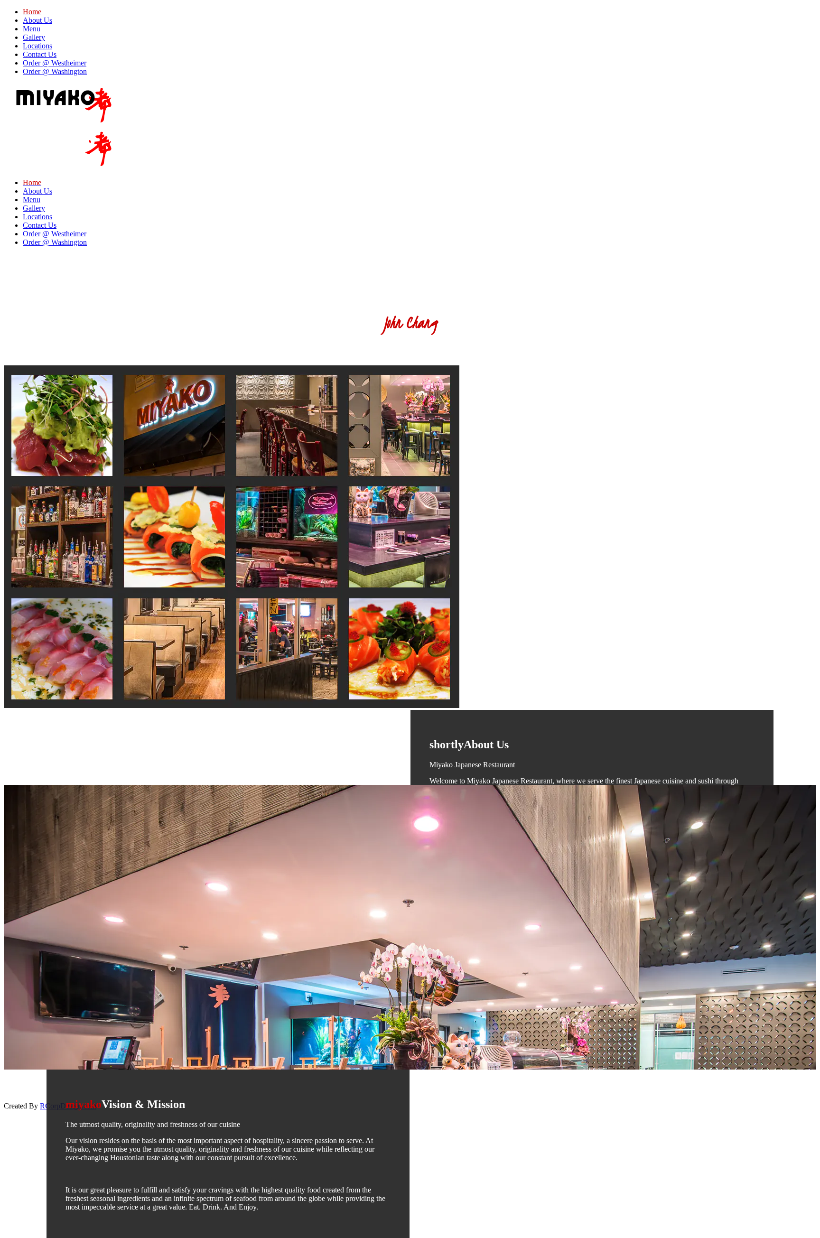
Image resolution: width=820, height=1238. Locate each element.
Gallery (34, 37)
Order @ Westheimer (54, 63)
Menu (31, 29)
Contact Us (39, 54)
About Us (37, 20)
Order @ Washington (55, 71)
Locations (37, 46)
